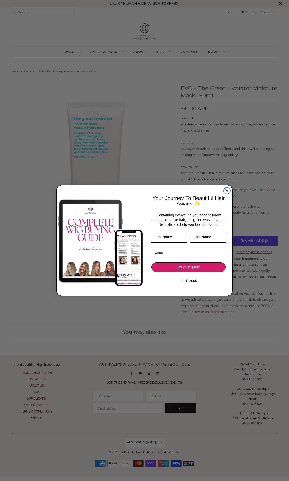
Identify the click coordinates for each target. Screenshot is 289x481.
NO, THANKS (188, 281)
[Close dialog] (227, 190)
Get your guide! (188, 267)
